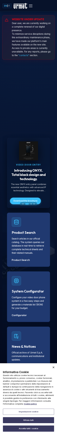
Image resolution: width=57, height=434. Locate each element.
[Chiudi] (53, 367)
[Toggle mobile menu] (30, 6)
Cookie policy (30, 404)
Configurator (19, 315)
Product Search (21, 260)
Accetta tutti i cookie (28, 428)
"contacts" (23, 55)
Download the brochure (25, 201)
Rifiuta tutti (28, 420)
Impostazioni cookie (28, 411)
